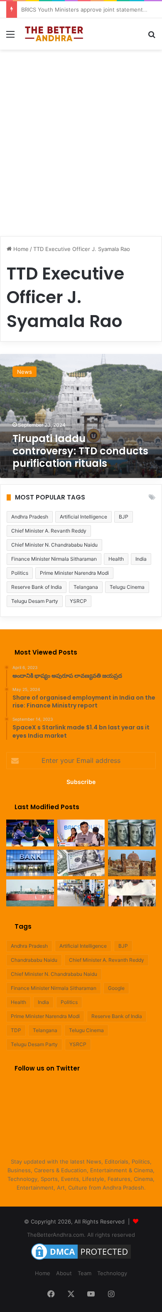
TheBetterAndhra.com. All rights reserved (81, 1234)
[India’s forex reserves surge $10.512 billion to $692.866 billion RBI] (81, 863)
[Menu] (10, 37)
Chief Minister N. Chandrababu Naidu (54, 545)
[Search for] (151, 37)
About (64, 1273)
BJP (123, 517)
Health (116, 559)
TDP (16, 1030)
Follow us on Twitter (47, 1068)
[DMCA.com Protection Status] (81, 1260)
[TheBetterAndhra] (54, 34)
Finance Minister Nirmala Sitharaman (54, 559)
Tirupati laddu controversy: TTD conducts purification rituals (80, 451)
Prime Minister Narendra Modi (74, 573)
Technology (112, 1273)
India (141, 559)
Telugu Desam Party (34, 601)
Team (84, 1273)
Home (20, 249)
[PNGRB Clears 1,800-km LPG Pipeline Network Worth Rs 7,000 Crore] (30, 892)
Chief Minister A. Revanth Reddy (48, 531)
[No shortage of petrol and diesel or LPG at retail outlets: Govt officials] (81, 892)
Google (116, 988)
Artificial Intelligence (83, 517)
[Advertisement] (81, 138)
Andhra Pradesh (29, 517)
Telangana (86, 587)
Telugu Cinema (127, 587)
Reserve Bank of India (36, 587)
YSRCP (78, 601)
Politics (19, 573)
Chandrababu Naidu (34, 960)
